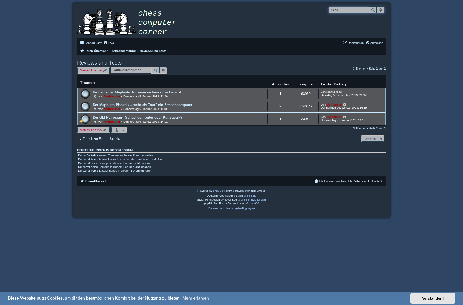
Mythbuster (112, 96)
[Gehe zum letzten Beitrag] (340, 91)
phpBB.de (250, 195)
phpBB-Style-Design (253, 199)
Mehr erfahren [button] (195, 298)
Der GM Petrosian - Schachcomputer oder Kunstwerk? (137, 117)
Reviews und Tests (99, 63)
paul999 (254, 203)
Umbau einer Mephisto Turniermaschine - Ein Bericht (137, 92)
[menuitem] (108, 43)
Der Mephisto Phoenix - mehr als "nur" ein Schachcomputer (142, 105)
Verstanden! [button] (433, 298)
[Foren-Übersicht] (130, 22)
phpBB (217, 190)
